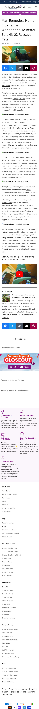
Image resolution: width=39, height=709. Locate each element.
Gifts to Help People (9, 668)
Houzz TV (19, 110)
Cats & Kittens (7, 633)
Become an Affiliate (9, 508)
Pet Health (6, 643)
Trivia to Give (6, 558)
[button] (24, 7)
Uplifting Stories (8, 650)
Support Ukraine (8, 682)
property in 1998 (19, 98)
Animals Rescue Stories (10, 629)
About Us (5, 505)
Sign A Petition (7, 575)
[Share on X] (12, 68)
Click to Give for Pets (9, 548)
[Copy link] (19, 68)
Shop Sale (5, 614)
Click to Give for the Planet (11, 555)
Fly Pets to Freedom (9, 678)
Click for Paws (7, 562)
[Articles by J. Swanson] (6, 297)
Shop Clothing (7, 597)
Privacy (4, 526)
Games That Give (8, 572)
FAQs (4, 501)
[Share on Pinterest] (33, 68)
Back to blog (20, 339)
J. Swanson (16, 43)
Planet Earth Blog (8, 653)
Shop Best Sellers (8, 590)
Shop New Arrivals (8, 618)
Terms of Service (8, 523)
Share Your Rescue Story (10, 657)
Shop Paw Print (7, 594)
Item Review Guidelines (10, 533)
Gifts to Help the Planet (10, 671)
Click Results (6, 512)
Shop (15, 2)
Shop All (5, 587)
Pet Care (5, 646)
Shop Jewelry (7, 611)
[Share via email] (26, 68)
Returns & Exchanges (9, 494)
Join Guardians (25, 2)
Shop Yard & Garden (9, 608)
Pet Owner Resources (9, 640)
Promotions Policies (9, 530)
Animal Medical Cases (9, 675)
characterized (7, 202)
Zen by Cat (33, 169)
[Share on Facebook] (5, 68)
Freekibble (6, 565)
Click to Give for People (10, 551)
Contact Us (6, 498)
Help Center (6, 491)
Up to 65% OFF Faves (19, 367)
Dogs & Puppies (7, 636)
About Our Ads (7, 537)
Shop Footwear (7, 601)
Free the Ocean (7, 569)
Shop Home (6, 604)
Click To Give (6, 2)
